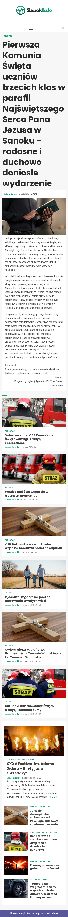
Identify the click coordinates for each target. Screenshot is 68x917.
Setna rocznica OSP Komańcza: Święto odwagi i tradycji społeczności (34, 412)
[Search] (63, 28)
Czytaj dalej (55, 797)
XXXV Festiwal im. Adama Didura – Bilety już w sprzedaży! (34, 741)
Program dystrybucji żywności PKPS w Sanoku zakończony (38, 381)
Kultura (22, 759)
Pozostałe (7, 36)
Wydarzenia (45, 807)
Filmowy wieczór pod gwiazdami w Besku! (16, 865)
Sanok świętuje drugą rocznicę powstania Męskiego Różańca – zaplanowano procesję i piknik (32, 369)
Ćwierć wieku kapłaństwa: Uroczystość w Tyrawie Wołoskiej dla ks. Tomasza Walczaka (34, 627)
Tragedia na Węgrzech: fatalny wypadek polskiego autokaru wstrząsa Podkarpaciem (16, 888)
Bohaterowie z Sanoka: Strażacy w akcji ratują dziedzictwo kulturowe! (16, 841)
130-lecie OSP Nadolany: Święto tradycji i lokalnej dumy (34, 683)
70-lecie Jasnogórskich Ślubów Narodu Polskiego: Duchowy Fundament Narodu (16, 815)
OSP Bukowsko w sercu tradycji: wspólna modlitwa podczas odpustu (34, 521)
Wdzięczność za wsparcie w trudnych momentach (34, 469)
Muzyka (30, 759)
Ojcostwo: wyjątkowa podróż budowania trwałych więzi (34, 574)
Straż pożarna (37, 832)
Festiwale (11, 759)
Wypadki (46, 880)
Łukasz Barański (11, 194)
